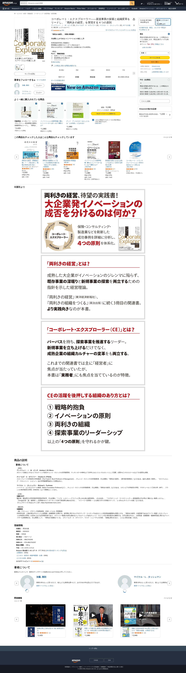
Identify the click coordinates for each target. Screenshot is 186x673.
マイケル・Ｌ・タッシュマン (109, 25)
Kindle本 (134, 8)
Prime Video (81, 8)
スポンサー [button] (17, 601)
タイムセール (92, 8)
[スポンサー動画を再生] (93, 615)
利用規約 (67, 667)
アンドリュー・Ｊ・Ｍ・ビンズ (61, 25)
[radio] (146, 22)
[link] (20, 130)
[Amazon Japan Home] (76, 661)
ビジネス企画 (21, 558)
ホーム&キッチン (124, 8)
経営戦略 (54, 13)
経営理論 (47, 13)
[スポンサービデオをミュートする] (63, 624)
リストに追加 (145, 101)
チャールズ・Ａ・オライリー (86, 25)
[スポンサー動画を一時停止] (63, 620)
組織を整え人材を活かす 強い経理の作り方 (51, 629)
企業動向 (20, 553)
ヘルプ (28, 8)
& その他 (126, 25)
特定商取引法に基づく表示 (115, 667)
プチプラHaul (48, 8)
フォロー (39, 85)
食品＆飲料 (172, 8)
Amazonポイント (17, 8)
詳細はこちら (159, 44)
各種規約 (103, 667)
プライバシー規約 (77, 667)
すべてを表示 (41, 80)
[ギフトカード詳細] (166, 8)
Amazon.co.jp (156, 66)
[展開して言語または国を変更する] (101, 660)
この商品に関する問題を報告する (65, 66)
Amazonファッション (147, 8)
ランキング (58, 8)
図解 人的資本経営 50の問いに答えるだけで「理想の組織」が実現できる (145, 629)
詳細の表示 (98, 123)
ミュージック (111, 8)
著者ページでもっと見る (44, 586)
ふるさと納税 (36, 8)
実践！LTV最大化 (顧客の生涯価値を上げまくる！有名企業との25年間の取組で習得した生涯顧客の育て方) (98, 629)
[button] (6, 8)
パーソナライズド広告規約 (91, 667)
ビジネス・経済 (21, 13)
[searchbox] (78, 3)
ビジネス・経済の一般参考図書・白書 (29, 555)
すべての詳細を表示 (58, 80)
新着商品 (102, 8)
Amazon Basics (69, 8)
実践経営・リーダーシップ (35, 13)
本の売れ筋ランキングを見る (56, 550)
